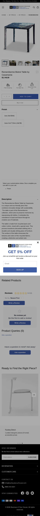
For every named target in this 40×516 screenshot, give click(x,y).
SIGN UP (20, 270)
